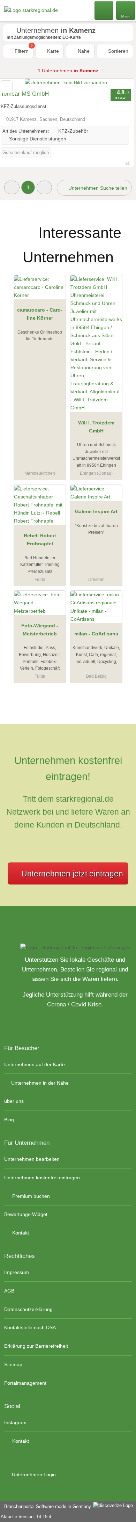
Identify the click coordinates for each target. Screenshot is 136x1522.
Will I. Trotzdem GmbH (96, 427)
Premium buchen (30, 1196)
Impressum (16, 1272)
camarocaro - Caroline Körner (39, 314)
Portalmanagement (25, 1383)
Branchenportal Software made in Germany (46, 1506)
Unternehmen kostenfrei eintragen (42, 1177)
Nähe (83, 51)
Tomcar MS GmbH (25, 93)
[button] (12, 187)
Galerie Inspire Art (96, 511)
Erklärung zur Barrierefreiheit (36, 1346)
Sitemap (13, 1364)
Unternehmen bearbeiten (32, 1159)
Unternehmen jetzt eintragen (72, 873)
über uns (14, 1101)
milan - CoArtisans (96, 633)
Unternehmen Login (33, 1474)
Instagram (15, 1422)
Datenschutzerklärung (28, 1309)
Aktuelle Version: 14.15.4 (26, 1516)
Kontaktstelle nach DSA (30, 1327)
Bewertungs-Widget (25, 1214)
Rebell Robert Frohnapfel (40, 539)
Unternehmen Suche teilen (97, 188)
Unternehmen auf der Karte (34, 1064)
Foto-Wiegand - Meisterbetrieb (39, 629)
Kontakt (20, 1233)
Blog (9, 1119)
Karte (52, 51)
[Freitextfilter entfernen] (104, 10)
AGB (9, 1291)
